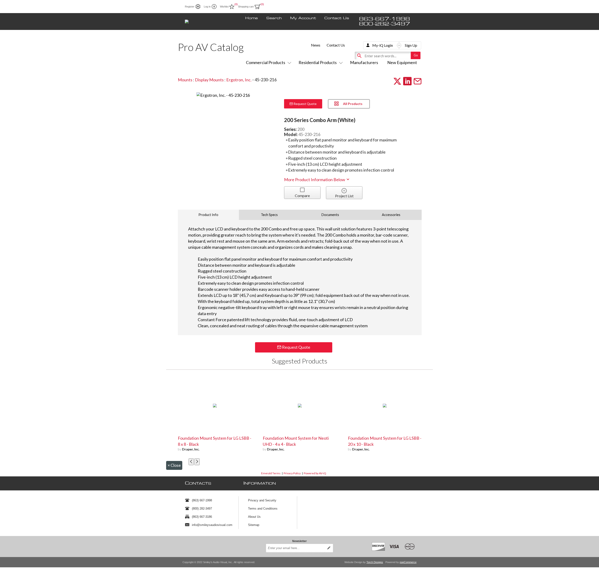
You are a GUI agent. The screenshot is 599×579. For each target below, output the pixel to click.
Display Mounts (209, 79)
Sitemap (253, 525)
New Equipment (402, 62)
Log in (207, 6)
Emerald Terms (271, 473)
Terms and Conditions (263, 508)
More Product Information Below (315, 179)
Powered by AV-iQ (315, 473)
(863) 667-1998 (202, 500)
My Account (303, 18)
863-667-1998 (384, 19)
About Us (254, 516)
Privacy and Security (262, 500)
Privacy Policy (292, 473)
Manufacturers (364, 62)
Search (274, 18)
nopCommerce (408, 562)
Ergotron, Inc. (239, 79)
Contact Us (336, 18)
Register (189, 6)
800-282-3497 (384, 24)
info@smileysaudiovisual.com (212, 525)
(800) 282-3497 (202, 508)
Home (251, 18)
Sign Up (411, 45)
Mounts (185, 79)
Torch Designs (374, 562)
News (315, 45)
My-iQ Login (382, 45)
